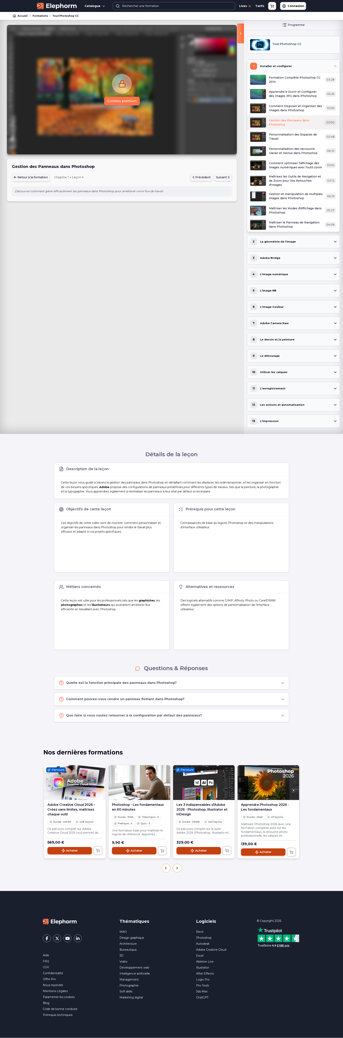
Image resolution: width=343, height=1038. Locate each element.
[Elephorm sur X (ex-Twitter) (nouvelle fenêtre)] (57, 938)
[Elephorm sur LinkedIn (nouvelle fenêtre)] (78, 938)
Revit (199, 932)
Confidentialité (53, 973)
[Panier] (272, 6)
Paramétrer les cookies (59, 997)
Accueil (22, 15)
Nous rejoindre (53, 985)
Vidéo (123, 961)
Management (129, 979)
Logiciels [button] (206, 921)
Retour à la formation (32, 177)
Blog (46, 1003)
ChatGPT (202, 997)
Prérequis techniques (57, 1015)
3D (121, 955)
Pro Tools (202, 985)
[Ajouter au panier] (97, 850)
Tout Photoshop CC (65, 15)
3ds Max (201, 991)
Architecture (128, 943)
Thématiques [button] (134, 921)
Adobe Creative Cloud (211, 949)
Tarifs (259, 6)
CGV (46, 967)
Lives (243, 6)
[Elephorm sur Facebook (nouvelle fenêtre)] (47, 938)
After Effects (205, 973)
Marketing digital (131, 997)
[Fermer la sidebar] (240, 33)
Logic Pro (203, 979)
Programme (296, 25)
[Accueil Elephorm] (60, 921)
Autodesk (202, 943)
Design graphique (131, 938)
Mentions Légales (55, 991)
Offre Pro (49, 979)
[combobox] (174, 6)
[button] (166, 868)
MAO (123, 932)
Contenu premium (122, 101)
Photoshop (204, 938)
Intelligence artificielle (134, 973)
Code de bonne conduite (60, 1009)
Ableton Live (205, 961)
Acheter (72, 850)
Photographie (129, 985)
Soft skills (125, 991)
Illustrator (202, 967)
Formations (40, 15)
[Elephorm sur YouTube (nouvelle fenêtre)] (67, 938)
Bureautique (128, 949)
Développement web (134, 967)
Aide (46, 955)
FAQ (46, 961)
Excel (199, 955)
